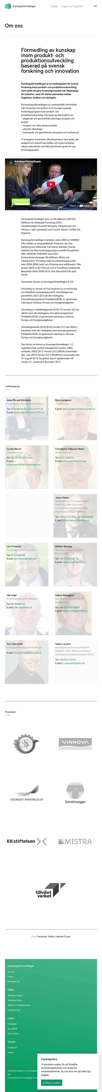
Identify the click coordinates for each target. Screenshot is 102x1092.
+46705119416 (67, 659)
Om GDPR (12, 1028)
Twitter (51, 936)
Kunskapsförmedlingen (24, 6)
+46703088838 (85, 516)
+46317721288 (67, 516)
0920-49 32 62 (18, 408)
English (54, 6)
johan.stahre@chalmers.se (76, 520)
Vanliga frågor (14, 1009)
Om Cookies (13, 1033)
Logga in (65, 6)
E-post (67, 936)
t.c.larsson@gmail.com (74, 663)
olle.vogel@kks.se (23, 607)
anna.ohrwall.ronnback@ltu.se (29, 412)
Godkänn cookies (51, 1082)
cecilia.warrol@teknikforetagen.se (24, 464)
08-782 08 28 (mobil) (22, 457)
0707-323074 (66, 457)
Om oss (11, 971)
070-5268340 (18, 555)
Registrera (78, 6)
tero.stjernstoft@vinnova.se (28, 652)
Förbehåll (12, 1023)
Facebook (42, 936)
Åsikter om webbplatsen (19, 1005)
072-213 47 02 (35, 408)
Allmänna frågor (15, 995)
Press (10, 976)
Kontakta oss (14, 981)
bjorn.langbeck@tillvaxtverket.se (79, 408)
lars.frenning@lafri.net (25, 558)
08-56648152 (18, 603)
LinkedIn (59, 936)
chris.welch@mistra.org (74, 461)
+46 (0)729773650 (69, 607)
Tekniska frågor (15, 1000)
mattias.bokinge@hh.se (74, 562)
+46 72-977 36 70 (68, 558)
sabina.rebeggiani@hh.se (75, 610)
